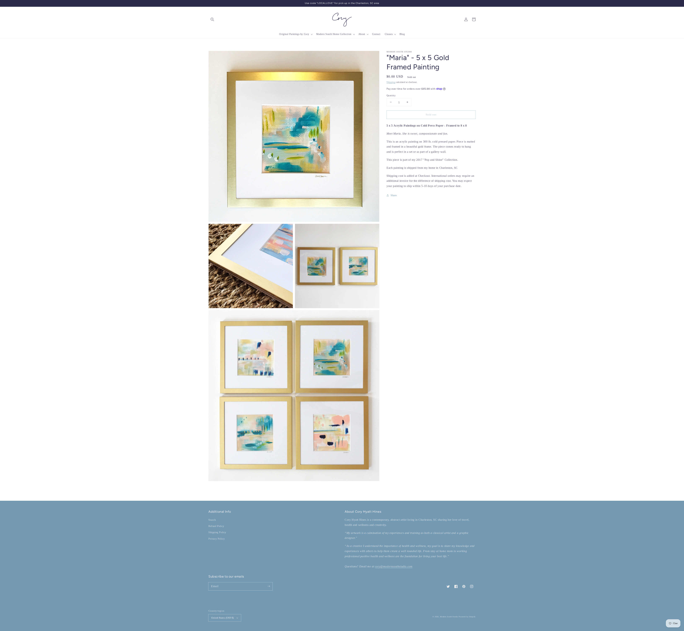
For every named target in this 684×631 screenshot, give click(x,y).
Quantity (391, 95)
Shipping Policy (217, 532)
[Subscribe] (269, 586)
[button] (212, 19)
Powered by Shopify (467, 617)
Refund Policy (216, 526)
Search (212, 520)
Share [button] (394, 195)
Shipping (391, 82)
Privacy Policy (216, 538)
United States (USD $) (222, 617)
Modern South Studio (449, 617)
